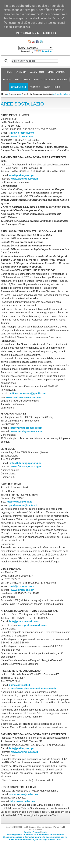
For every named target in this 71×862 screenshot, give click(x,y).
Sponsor (35, 87)
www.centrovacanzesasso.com (24, 397)
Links (57, 87)
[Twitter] (41, 42)
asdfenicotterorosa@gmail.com (27, 393)
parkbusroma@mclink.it (23, 505)
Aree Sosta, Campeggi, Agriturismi (37, 94)
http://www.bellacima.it (23, 801)
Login (44, 832)
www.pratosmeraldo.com (32, 625)
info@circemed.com (22, 132)
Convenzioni (18, 87)
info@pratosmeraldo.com (24, 621)
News (27, 79)
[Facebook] (37, 42)
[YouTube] (33, 42)
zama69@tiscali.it (19, 685)
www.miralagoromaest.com (27, 431)
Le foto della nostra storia (51, 79)
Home (8, 72)
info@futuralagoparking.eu (25, 463)
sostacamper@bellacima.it (24, 794)
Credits (27, 832)
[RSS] (29, 42)
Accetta (50, 33)
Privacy (36, 832)
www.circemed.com (22, 136)
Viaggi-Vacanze (56, 72)
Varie (47, 87)
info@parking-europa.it (22, 175)
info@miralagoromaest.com (26, 427)
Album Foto (37, 72)
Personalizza (27, 33)
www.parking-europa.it (24, 178)
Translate (47, 51)
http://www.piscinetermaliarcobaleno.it (33, 688)
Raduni (7, 79)
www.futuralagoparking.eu (26, 466)
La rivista (21, 72)
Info (17, 79)
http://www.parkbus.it (19, 501)
